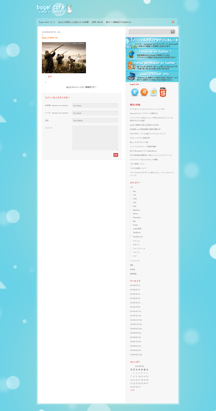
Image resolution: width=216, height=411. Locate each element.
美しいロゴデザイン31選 (139, 142)
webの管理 (137, 229)
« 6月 (132, 390)
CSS (134, 203)
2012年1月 (134, 303)
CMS (135, 199)
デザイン (136, 245)
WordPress (137, 232)
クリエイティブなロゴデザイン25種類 (144, 159)
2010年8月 (134, 337)
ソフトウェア (135, 261)
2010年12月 (134, 320)
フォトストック (139, 248)
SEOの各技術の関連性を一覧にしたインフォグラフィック (151, 155)
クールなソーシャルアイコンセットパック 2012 (147, 109)
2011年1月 (134, 315)
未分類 (132, 269)
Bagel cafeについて (47, 22)
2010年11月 (134, 324)
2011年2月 (134, 311)
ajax (134, 191)
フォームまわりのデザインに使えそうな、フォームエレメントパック (152, 174)
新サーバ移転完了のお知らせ (118, 22)
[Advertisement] (145, 8)
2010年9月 (134, 333)
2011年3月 (134, 307)
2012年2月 (134, 298)
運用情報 (133, 274)
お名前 (56, 105)
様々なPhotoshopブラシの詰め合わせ (143, 151)
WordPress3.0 (138, 237)
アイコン (136, 241)
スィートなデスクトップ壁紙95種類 (143, 146)
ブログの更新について (138, 168)
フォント (136, 252)
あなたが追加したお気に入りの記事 (73, 22)
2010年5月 (134, 350)
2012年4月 (134, 289)
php (134, 221)
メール (56, 113)
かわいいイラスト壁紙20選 (140, 138)
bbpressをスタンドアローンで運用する (144, 113)
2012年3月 (134, 294)
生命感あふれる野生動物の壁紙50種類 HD (145, 129)
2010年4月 (134, 355)
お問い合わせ (97, 22)
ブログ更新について (137, 164)
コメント (49, 128)
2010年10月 (134, 329)
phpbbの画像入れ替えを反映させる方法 (144, 125)
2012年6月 (134, 285)
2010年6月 (134, 346)
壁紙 (131, 265)
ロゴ (135, 256)
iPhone (135, 214)
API (134, 195)
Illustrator (136, 210)
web (131, 187)
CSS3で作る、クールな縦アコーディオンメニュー (148, 133)
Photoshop (136, 218)
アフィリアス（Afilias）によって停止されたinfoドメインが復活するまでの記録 (151, 119)
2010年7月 (134, 341)
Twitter (135, 225)
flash (134, 206)
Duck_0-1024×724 (50, 38)
